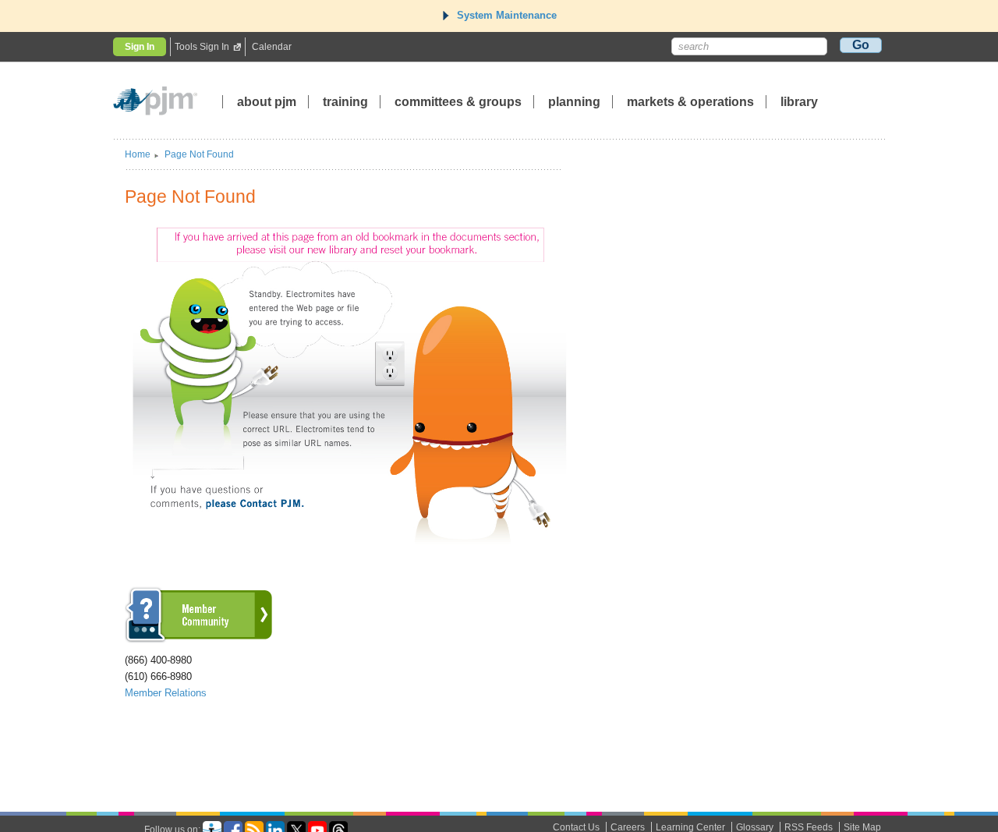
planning (574, 101)
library (799, 101)
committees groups (458, 101)
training (347, 101)
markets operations (690, 101)
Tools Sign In (202, 46)
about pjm (266, 101)
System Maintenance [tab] (507, 15)
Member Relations (166, 693)
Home (137, 154)
